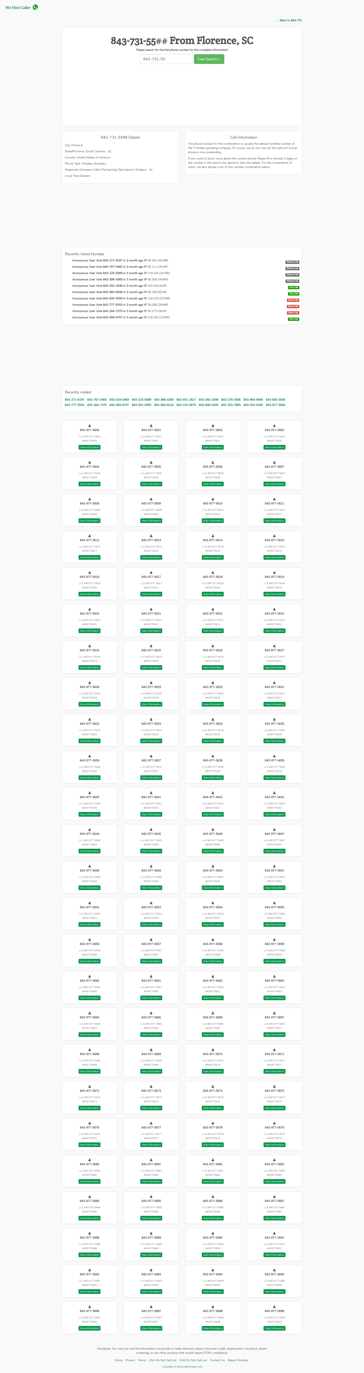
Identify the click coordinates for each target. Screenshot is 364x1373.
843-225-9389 (141, 400)
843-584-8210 (164, 405)
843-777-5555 (74, 405)
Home (119, 1360)
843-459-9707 (119, 405)
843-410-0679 (186, 405)
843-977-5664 (275, 405)
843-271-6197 (74, 400)
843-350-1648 (208, 400)
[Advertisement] (182, 96)
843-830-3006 (275, 400)
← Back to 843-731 (289, 20)
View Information (89, 447)
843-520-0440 (253, 405)
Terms (142, 1360)
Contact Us (217, 1360)
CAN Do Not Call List (193, 1360)
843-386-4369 (164, 400)
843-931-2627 (186, 400)
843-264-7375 (97, 405)
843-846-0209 (208, 405)
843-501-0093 (141, 405)
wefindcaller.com (192, 1366)
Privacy (130, 1360)
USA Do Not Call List (163, 1360)
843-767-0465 (97, 400)
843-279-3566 (231, 400)
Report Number (238, 1360)
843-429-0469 (119, 400)
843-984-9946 (253, 400)
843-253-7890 (231, 405)
